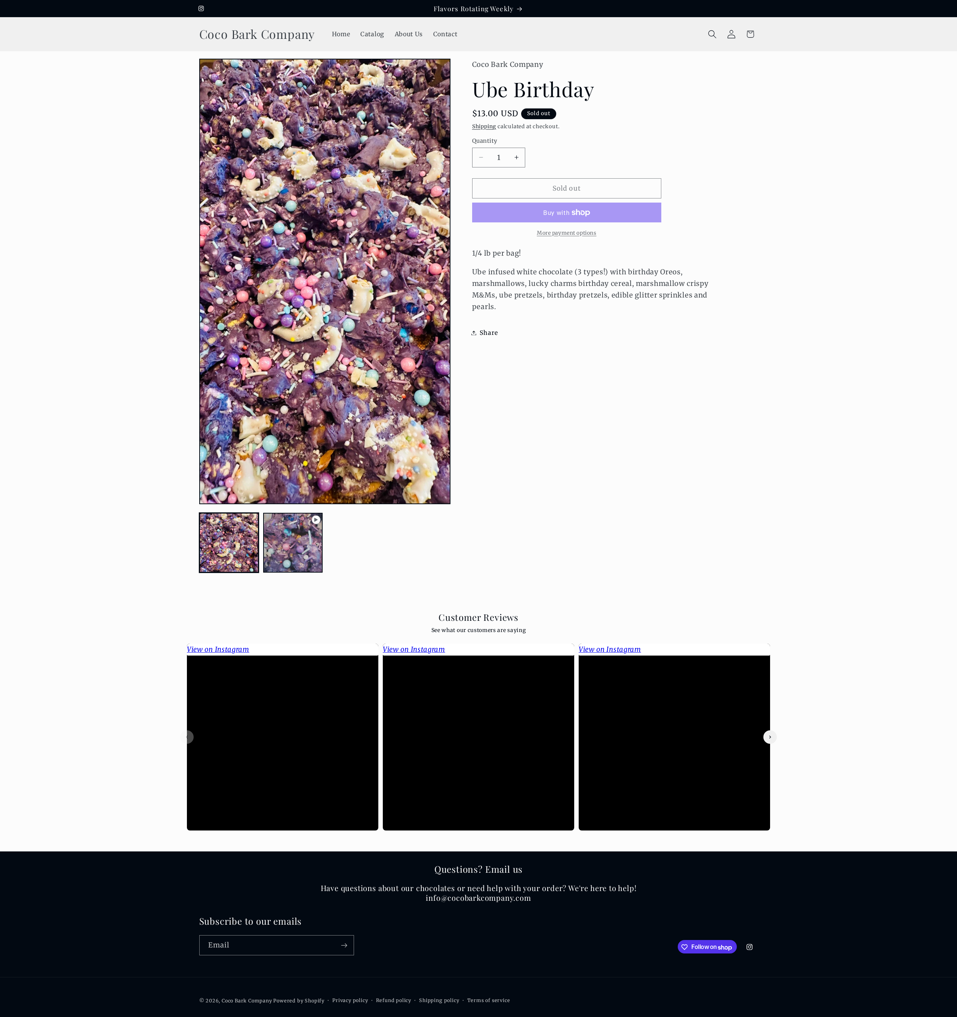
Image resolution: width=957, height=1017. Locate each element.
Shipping (484, 126)
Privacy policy (350, 1001)
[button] (712, 34)
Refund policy (393, 1001)
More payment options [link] (567, 232)
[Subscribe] (344, 946)
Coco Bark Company (247, 1001)
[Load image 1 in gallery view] (229, 543)
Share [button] (489, 332)
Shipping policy (439, 1001)
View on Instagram (218, 649)
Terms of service (488, 1001)
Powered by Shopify (298, 1001)
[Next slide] (770, 737)
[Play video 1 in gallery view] (293, 543)
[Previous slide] (187, 737)
